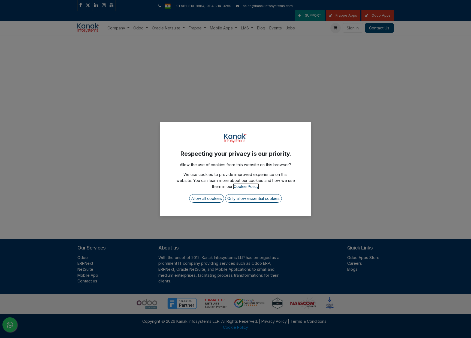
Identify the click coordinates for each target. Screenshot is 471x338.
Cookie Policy (246, 186)
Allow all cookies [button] (206, 198)
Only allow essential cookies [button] (253, 198)
